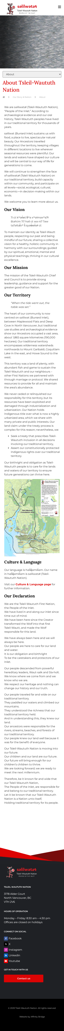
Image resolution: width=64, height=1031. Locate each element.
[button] (59, 7)
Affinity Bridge (38, 1016)
